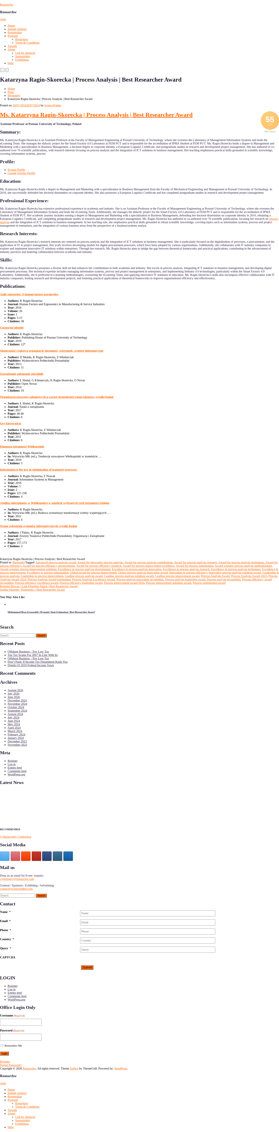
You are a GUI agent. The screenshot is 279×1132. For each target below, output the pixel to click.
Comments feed (17, 771)
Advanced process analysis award (55, 562)
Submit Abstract (17, 29)
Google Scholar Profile (21, 173)
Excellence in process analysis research (186, 569)
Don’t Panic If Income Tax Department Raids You (38, 661)
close (3, 19)
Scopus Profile (16, 169)
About (11, 49)
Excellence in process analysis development (84, 569)
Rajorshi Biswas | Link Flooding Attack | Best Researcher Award (39, 586)
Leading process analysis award (84, 576)
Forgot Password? (11, 1065)
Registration (15, 32)
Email (5, 921)
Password (12, 1030)
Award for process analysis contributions (148, 562)
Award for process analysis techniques (241, 562)
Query (5, 948)
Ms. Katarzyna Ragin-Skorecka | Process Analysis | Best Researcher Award (96, 114)
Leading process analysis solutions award (129, 576)
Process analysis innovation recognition (139, 579)
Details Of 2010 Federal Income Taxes (31, 665)
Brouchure (21, 39)
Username (12, 1015)
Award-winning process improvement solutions (28, 569)
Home (11, 25)
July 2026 (13, 693)
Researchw (6, 4)
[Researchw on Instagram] (57, 856)
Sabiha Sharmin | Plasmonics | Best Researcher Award (32, 589)
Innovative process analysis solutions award (235, 572)
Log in (12, 764)
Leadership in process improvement (42, 576)
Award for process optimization (194, 565)
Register (12, 760)
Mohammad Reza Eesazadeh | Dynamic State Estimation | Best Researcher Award (51, 612)
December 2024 (17, 700)
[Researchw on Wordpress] (68, 856)
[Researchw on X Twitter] (4, 856)
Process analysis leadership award (185, 579)
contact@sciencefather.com (16, 888)
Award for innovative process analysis (100, 562)
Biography (14, 95)
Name (5, 912)
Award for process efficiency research (98, 565)
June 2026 (14, 697)
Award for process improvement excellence (148, 565)
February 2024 (16, 734)
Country (7, 939)
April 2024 (14, 727)
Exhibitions (22, 59)
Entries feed (15, 767)
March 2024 (15, 731)
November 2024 (17, 703)
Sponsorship (22, 56)
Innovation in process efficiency (188, 572)
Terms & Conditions (27, 42)
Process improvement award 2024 (124, 582)
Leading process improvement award (177, 576)
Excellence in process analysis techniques (236, 569)
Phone (5, 930)
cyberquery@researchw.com (17, 879)
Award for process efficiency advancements (49, 565)
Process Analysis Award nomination (49, 579)
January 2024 (16, 738)
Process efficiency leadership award (81, 582)
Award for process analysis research (195, 562)
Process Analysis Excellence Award (93, 579)
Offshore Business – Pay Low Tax (28, 651)
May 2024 (14, 724)
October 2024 (16, 707)
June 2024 (14, 720)
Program (13, 35)
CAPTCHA (7, 957)
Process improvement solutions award (168, 582)
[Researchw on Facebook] (47, 856)
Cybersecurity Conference (15, 836)
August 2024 (15, 714)
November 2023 (17, 744)
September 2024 (17, 710)
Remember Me (13, 1045)
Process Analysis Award (215, 576)
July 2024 (13, 717)
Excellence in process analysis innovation (136, 569)
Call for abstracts (25, 53)
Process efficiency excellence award (36, 582)
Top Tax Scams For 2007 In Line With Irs (33, 655)
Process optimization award (209, 582)
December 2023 (17, 741)
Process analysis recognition (223, 579)
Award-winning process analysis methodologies (243, 565)
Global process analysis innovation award (143, 572)
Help (10, 63)
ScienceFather (52, 105)
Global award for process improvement (93, 572)
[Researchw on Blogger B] (26, 856)
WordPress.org (16, 774)
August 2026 (15, 690)
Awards (12, 46)
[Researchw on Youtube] (36, 856)
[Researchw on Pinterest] (15, 856)
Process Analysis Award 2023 (249, 576)
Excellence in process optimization (47, 572)
